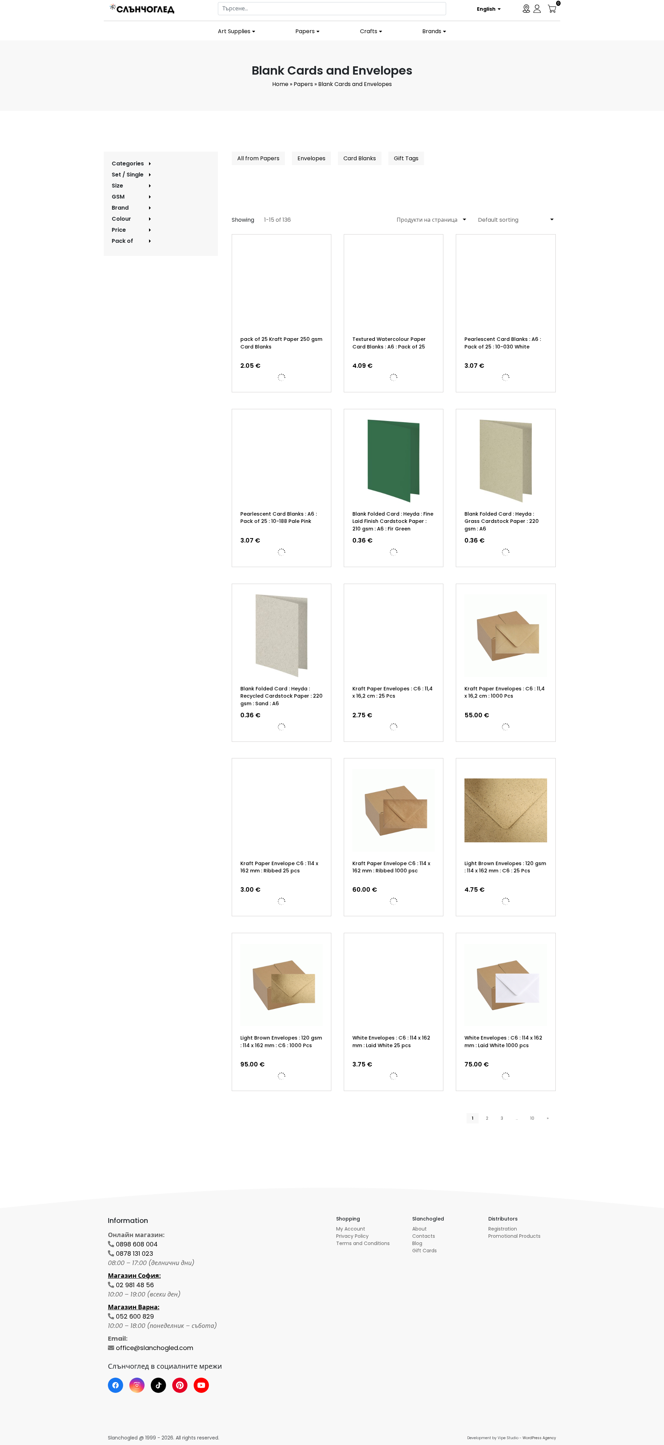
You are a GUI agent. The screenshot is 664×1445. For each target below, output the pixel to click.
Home (280, 84)
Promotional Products (514, 1236)
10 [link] (532, 1118)
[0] (552, 8)
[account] (537, 8)
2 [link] (487, 1118)
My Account (350, 1228)
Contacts (423, 1236)
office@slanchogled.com (154, 1347)
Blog (417, 1243)
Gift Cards (424, 1250)
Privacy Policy (352, 1236)
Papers (305, 31)
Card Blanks (359, 158)
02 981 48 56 (135, 1285)
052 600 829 (135, 1316)
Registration (502, 1228)
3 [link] (502, 1118)
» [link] (548, 1118)
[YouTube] (201, 1385)
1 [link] (472, 1118)
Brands (431, 31)
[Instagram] (137, 1385)
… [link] (517, 1118)
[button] (486, 8)
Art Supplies (234, 31)
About (419, 1228)
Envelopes (311, 158)
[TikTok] (158, 1385)
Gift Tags (406, 158)
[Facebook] (115, 1385)
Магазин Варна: (133, 1307)
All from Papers (258, 158)
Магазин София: (134, 1275)
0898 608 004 (137, 1244)
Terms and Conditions (363, 1243)
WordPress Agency (539, 1438)
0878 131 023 (134, 1253)
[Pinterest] (179, 1385)
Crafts (368, 31)
